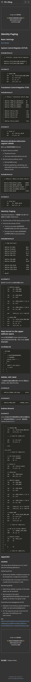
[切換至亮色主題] (25, 2)
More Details (5, 43)
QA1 (12, 421)
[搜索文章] (28, 2)
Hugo (14, 678)
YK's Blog (8, 2)
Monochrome (20, 678)
